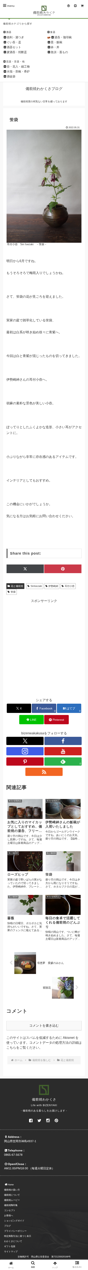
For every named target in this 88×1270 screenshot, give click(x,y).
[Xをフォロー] (25, 741)
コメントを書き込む (44, 1025)
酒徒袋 (11, 76)
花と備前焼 (17, 586)
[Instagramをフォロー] (25, 751)
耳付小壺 (69, 586)
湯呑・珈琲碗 (63, 37)
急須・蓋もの (59, 52)
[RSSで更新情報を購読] (44, 772)
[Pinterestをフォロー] (25, 761)
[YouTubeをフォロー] (63, 751)
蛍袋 (13, 591)
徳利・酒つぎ (15, 37)
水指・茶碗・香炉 (18, 71)
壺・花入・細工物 (18, 66)
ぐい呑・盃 (14, 42)
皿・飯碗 (56, 42)
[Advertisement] (44, 647)
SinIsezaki (36, 586)
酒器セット (14, 47)
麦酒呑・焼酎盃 (17, 52)
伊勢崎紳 (53, 586)
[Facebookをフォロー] (63, 741)
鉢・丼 (55, 47)
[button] (79, 808)
